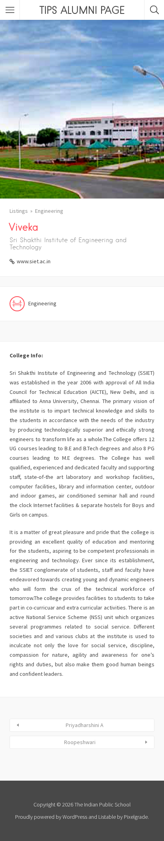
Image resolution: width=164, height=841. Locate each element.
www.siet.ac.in (34, 261)
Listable (107, 816)
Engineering (49, 210)
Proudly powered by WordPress (51, 816)
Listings (19, 210)
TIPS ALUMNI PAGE (82, 10)
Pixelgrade (136, 816)
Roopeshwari (80, 742)
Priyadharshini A (84, 725)
